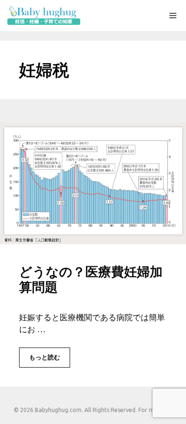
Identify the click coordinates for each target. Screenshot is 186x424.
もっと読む (44, 357)
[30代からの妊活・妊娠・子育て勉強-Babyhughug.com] (43, 15)
